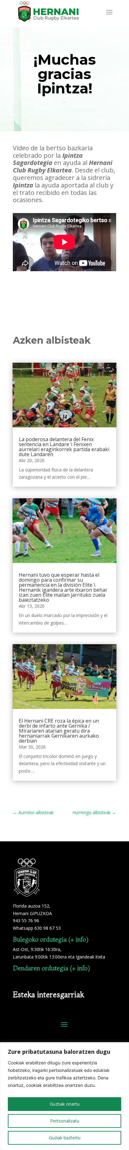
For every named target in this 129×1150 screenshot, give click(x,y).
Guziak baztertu (64, 1138)
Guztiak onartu (65, 1104)
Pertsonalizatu (64, 1121)
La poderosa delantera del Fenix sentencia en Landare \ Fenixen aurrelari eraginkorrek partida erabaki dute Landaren (64, 447)
